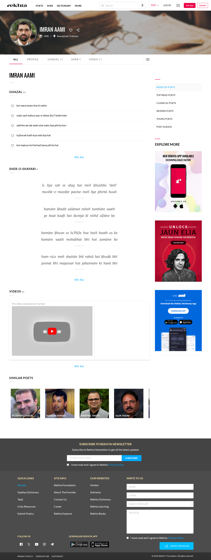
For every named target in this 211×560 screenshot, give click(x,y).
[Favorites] (71, 30)
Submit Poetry (25, 513)
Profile (33, 59)
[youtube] (36, 544)
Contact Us (60, 499)
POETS (39, 5)
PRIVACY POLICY (25, 556)
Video (95, 59)
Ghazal (55, 59)
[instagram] (44, 544)
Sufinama (95, 492)
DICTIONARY (64, 5)
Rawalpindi (63, 36)
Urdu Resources (26, 506)
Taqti (20, 499)
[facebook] (21, 544)
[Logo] (17, 6)
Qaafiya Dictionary (28, 492)
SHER (50, 5)
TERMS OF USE (42, 556)
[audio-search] (142, 5)
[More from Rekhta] (178, 5)
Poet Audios (164, 126)
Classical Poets (166, 103)
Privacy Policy (116, 464)
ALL (15, 59)
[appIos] (99, 544)
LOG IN (167, 5)
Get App (189, 5)
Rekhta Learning (99, 506)
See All (79, 157)
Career (58, 506)
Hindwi (94, 485)
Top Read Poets (165, 95)
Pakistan (74, 36)
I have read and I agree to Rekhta (97, 464)
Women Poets (164, 110)
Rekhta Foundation (65, 485)
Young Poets (164, 118)
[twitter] (28, 544)
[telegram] (52, 544)
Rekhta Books (98, 513)
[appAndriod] (79, 544)
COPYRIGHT (57, 556)
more (78, 5)
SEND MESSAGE (179, 545)
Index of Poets (165, 87)
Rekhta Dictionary (100, 499)
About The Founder (65, 492)
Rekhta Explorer (63, 513)
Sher (76, 59)
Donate (202, 5)
